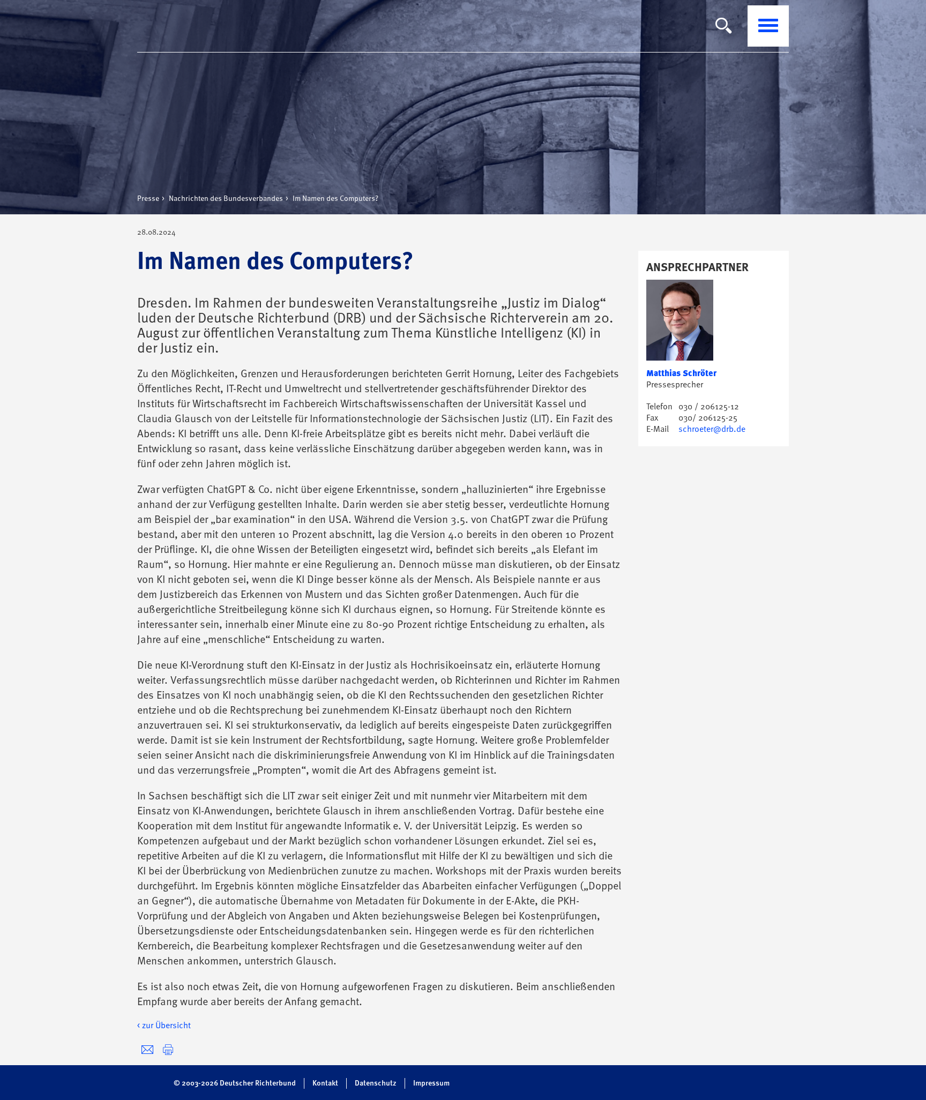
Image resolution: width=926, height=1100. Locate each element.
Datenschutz (376, 1083)
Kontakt (325, 1083)
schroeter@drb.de (711, 429)
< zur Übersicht (164, 1026)
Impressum (431, 1083)
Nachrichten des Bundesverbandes (226, 199)
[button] (168, 1050)
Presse (148, 199)
